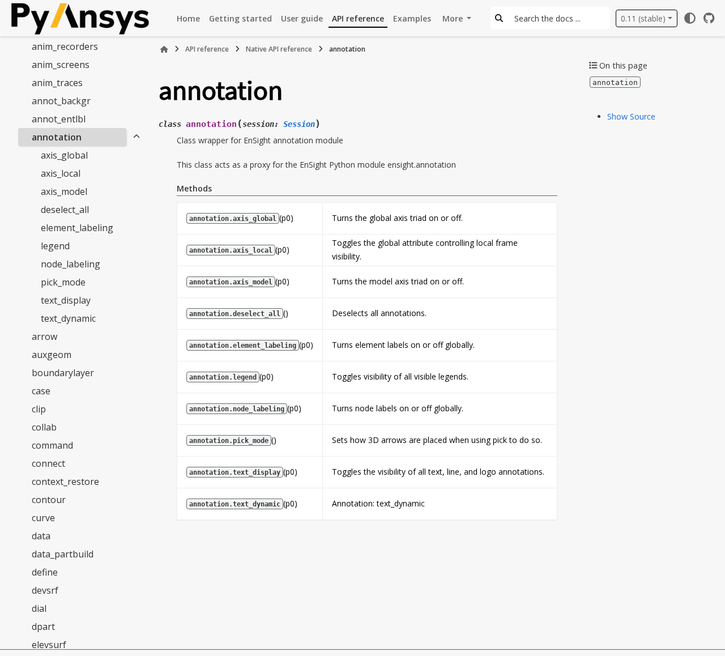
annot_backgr (61, 101)
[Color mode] (690, 18)
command (52, 445)
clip (39, 409)
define (45, 572)
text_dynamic (68, 318)
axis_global (64, 155)
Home (188, 18)
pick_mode (63, 282)
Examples (412, 18)
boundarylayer (63, 373)
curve (43, 518)
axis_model (64, 191)
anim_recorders (65, 46)
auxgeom (51, 354)
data (41, 536)
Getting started (240, 18)
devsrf (45, 590)
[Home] (164, 49)
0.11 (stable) (643, 18)
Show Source (631, 116)
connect (48, 463)
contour (49, 499)
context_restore (65, 481)
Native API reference (279, 49)
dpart (43, 626)
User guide (302, 18)
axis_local (60, 173)
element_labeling (77, 227)
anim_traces (57, 82)
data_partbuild (62, 554)
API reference (358, 18)
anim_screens (60, 64)
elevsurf (49, 644)
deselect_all (65, 209)
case (41, 391)
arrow (44, 336)
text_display (66, 300)
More (453, 18)
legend (55, 246)
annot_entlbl (59, 119)
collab (44, 427)
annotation (57, 137)
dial (39, 608)
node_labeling (70, 264)
